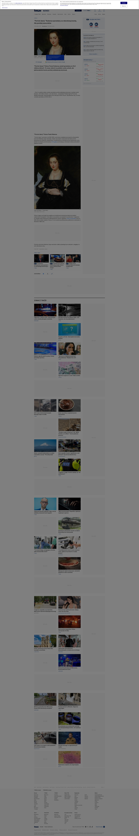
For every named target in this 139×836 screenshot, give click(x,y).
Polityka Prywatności (5, 7)
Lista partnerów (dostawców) (64, 5)
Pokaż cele (124, 6)
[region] (69, 4)
